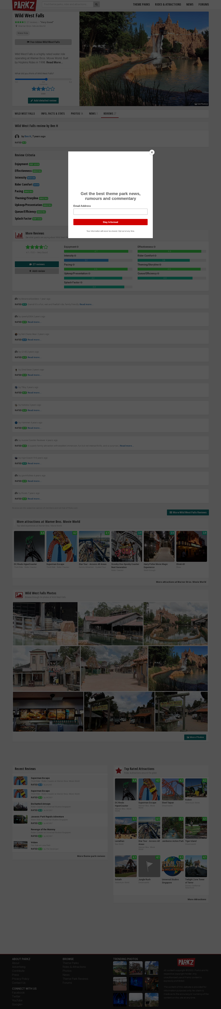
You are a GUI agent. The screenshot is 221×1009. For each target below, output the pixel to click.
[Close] (152, 152)
